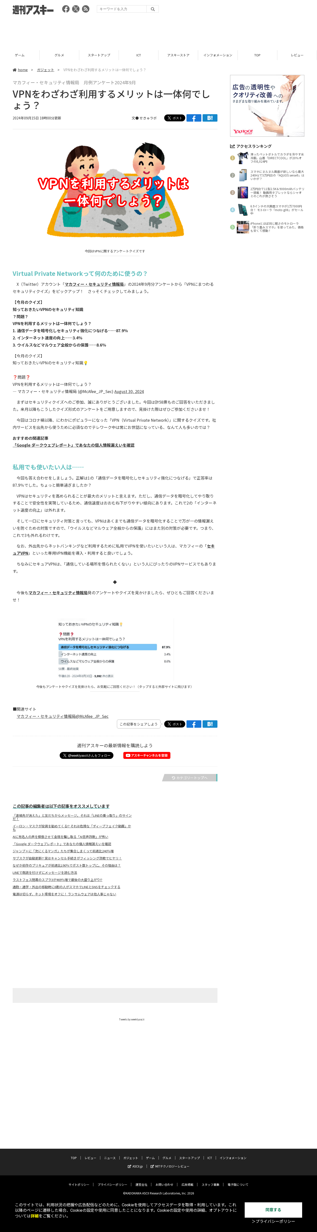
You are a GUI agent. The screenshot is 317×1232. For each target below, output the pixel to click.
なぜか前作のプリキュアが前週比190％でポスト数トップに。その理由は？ (67, 865)
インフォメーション (217, 55)
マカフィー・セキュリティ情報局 (94, 284)
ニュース (110, 1158)
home (23, 69)
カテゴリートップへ (192, 777)
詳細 (35, 1216)
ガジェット (45, 69)
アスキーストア (178, 55)
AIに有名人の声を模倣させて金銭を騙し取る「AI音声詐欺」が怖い (60, 836)
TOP (257, 55)
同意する (273, 1210)
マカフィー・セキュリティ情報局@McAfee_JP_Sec (62, 716)
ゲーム (20, 55)
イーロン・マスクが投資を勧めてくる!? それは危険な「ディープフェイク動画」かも (72, 827)
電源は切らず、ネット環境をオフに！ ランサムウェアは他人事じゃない (64, 894)
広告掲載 (187, 1184)
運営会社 (141, 1184)
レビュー (297, 55)
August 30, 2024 (129, 391)
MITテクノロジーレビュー (172, 1166)
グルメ (59, 55)
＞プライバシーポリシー (273, 1221)
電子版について (238, 1184)
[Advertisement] (158, 31)
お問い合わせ (164, 1184)
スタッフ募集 (210, 1184)
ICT (138, 55)
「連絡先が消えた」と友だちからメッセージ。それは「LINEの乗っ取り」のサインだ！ (72, 817)
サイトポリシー (79, 1184)
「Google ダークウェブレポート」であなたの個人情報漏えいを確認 (73, 445)
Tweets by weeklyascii (131, 1019)
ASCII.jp (137, 1166)
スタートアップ (99, 55)
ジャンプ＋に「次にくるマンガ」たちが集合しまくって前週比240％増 (63, 851)
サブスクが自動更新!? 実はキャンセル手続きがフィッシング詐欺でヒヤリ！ (67, 858)
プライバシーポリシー (112, 1184)
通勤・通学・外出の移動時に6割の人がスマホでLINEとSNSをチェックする (66, 887)
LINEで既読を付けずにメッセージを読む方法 (45, 872)
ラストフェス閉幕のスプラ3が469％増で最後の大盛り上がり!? (57, 879)
